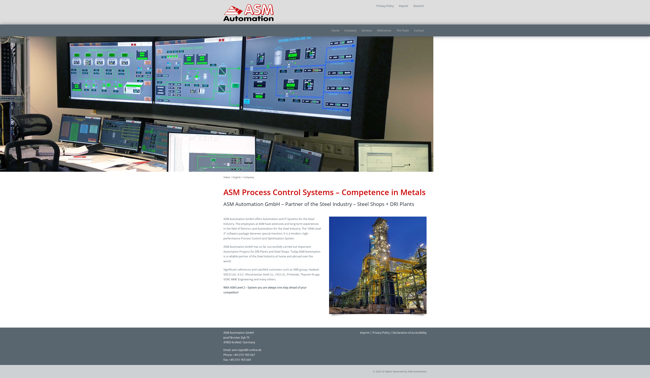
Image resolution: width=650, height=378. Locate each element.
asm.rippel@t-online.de (246, 350)
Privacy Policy (381, 333)
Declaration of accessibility (410, 333)
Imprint (365, 333)
